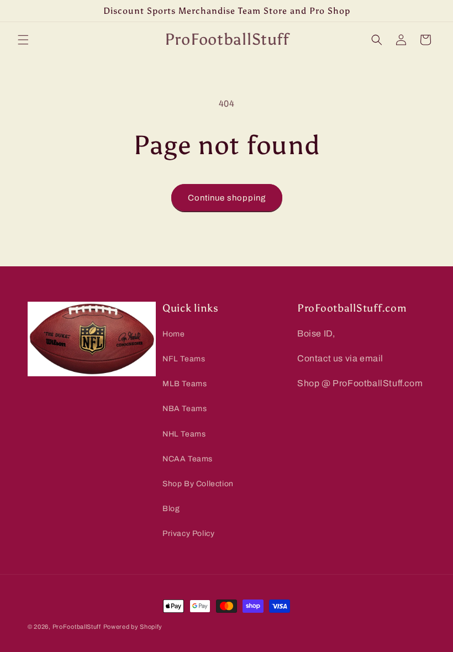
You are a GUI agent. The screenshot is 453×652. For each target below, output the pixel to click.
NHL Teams (184, 434)
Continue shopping (227, 197)
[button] (23, 40)
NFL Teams (183, 359)
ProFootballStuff (76, 626)
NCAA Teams (187, 459)
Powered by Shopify (133, 626)
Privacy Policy (188, 533)
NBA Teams (184, 408)
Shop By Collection (198, 484)
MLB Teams (184, 384)
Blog (171, 508)
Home (173, 334)
